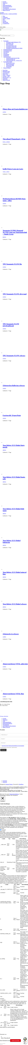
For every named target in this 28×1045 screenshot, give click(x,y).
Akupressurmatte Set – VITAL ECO (14, 60)
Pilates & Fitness (7, 67)
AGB (4, 4)
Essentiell (4, 830)
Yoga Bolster (6, 52)
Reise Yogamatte (9, 44)
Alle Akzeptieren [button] (14, 795)
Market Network (6, 10)
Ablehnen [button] (8, 795)
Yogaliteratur (6, 55)
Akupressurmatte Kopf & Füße (12, 58)
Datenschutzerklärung (7, 6)
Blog (4, 19)
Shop (4, 16)
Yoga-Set (5, 53)
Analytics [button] (2, 998)
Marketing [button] (2, 873)
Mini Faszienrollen (10, 64)
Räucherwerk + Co (7, 77)
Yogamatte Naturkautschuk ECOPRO (14, 48)
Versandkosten (6, 7)
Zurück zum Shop (15, 1040)
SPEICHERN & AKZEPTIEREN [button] (7, 1027)
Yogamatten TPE (9, 43)
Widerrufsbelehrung (7, 5)
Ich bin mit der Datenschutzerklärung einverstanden (13, 745)
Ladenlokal (5, 17)
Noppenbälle (9, 66)
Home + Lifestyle (6, 75)
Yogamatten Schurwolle (11, 47)
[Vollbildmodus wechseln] (1, 1043)
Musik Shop (5, 73)
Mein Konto (5, 22)
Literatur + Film (6, 76)
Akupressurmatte (7, 56)
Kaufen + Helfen (6, 18)
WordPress (21, 784)
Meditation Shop (6, 71)
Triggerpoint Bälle (10, 65)
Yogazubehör (6, 54)
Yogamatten (5, 40)
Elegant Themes (9, 784)
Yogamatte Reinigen (7, 49)
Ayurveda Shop (6, 72)
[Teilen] (3, 1043)
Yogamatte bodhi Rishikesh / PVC (13, 42)
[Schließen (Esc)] (4, 1043)
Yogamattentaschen (7, 50)
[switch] (25, 1043)
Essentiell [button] (2, 828)
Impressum (5, 2)
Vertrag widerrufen (4, 716)
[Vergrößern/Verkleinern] (0, 1043)
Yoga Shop (5, 70)
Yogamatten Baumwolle (11, 45)
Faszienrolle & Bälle (7, 61)
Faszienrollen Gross (10, 63)
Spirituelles (5, 78)
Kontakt (4, 1)
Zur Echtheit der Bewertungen (9, 9)
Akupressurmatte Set (10, 59)
